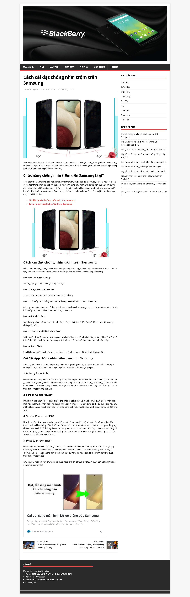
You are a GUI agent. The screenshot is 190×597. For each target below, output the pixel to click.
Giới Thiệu (99, 67)
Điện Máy (69, 67)
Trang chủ (125, 115)
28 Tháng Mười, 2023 (35, 89)
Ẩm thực (125, 82)
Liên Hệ (114, 67)
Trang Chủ (28, 67)
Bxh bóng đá (30, 582)
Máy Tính (54, 67)
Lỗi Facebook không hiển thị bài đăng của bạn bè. (143, 162)
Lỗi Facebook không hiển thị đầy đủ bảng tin (141, 166)
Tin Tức (84, 67)
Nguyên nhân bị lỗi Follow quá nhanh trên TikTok (143, 171)
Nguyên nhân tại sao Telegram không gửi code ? (143, 149)
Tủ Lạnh (125, 119)
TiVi (42, 67)
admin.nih (52, 89)
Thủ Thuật (126, 96)
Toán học (125, 110)
